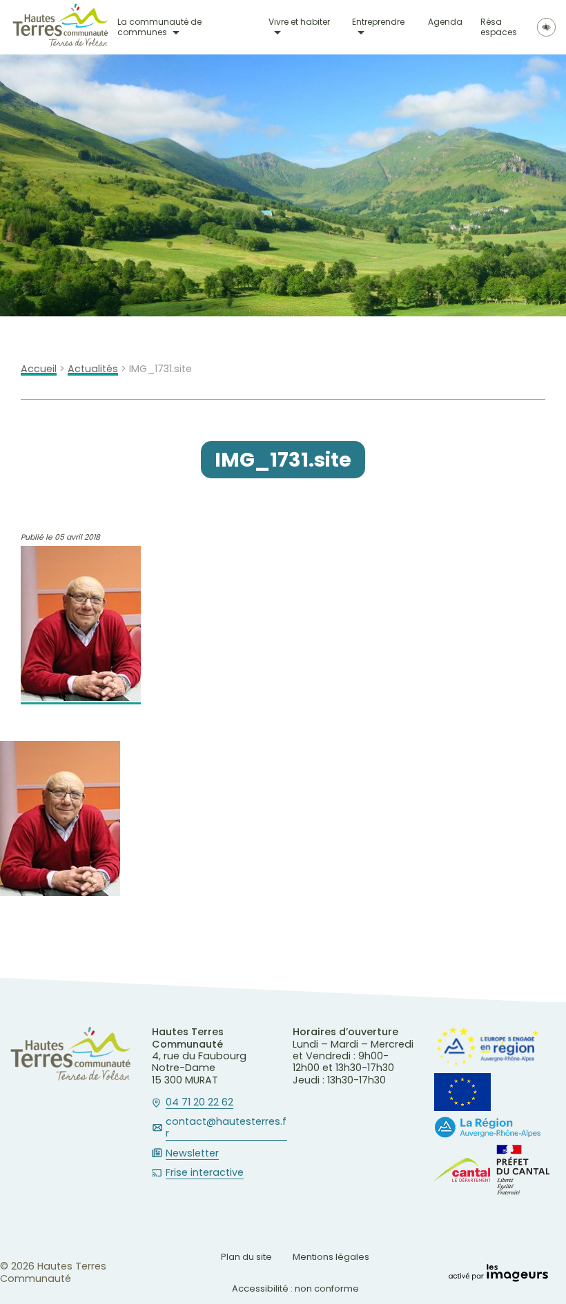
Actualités (93, 369)
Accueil (39, 369)
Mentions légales (331, 1256)
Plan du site (246, 1256)
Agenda (445, 22)
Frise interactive (205, 1173)
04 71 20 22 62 (199, 1103)
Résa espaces (498, 27)
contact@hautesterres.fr (226, 1128)
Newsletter (192, 1154)
